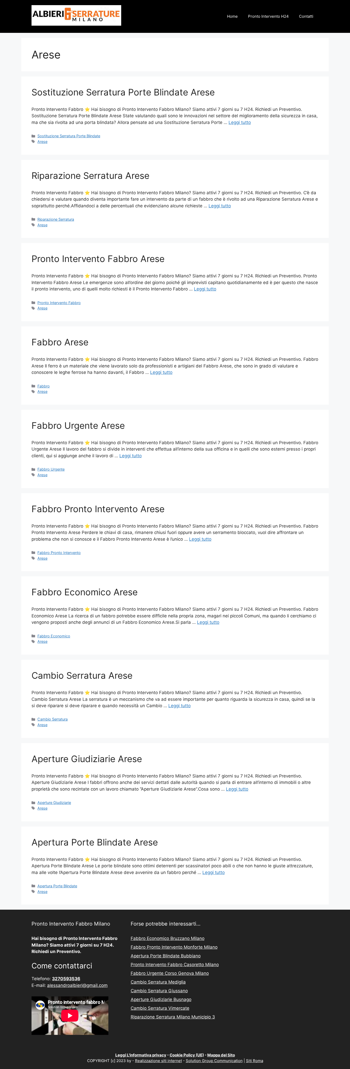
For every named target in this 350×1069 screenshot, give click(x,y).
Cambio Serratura (52, 719)
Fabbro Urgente (51, 469)
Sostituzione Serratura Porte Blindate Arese (123, 92)
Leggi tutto (240, 122)
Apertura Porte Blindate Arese (95, 842)
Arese (42, 141)
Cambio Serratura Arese (82, 675)
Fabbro (43, 386)
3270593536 (66, 978)
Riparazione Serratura (55, 219)
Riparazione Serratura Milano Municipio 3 (173, 1016)
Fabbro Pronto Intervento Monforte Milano (174, 947)
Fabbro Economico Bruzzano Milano (167, 938)
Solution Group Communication (214, 1060)
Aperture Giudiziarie (54, 802)
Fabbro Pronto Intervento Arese (98, 508)
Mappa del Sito (221, 1055)
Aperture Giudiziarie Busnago (161, 999)
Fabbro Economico (53, 636)
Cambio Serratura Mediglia (158, 982)
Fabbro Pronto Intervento (59, 552)
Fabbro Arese (60, 342)
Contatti (306, 16)
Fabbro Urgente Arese (78, 425)
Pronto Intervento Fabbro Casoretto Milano (175, 964)
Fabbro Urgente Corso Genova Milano (170, 973)
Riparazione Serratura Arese (90, 175)
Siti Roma (254, 1060)
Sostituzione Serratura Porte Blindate (68, 136)
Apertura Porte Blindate (57, 886)
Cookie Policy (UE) (187, 1055)
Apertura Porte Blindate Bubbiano (166, 955)
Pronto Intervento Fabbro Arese (98, 258)
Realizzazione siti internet (158, 1060)
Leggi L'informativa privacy (140, 1055)
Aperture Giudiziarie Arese (87, 758)
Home (232, 16)
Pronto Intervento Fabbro (59, 302)
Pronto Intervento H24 (268, 16)
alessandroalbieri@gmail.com (77, 985)
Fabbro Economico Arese (85, 592)
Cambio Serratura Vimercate (160, 1008)
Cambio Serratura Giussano (159, 990)
